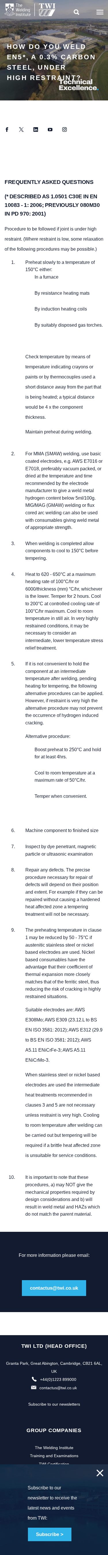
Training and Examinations (54, 1455)
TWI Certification (54, 1464)
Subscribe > (49, 1534)
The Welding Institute (54, 1447)
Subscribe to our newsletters (54, 1404)
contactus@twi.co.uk (54, 1288)
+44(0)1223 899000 (58, 1379)
